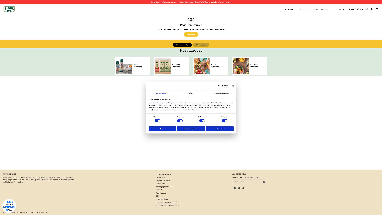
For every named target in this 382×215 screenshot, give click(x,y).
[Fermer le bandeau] (233, 86)
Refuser (162, 128)
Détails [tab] (191, 93)
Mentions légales (162, 199)
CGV (157, 196)
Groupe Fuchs (161, 183)
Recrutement (161, 193)
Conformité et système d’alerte (167, 205)
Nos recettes (201, 45)
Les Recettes (160, 177)
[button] (367, 9)
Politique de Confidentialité (166, 202)
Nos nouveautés (182, 45)
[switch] (180, 120)
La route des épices (163, 180)
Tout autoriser (220, 128)
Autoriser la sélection (191, 128)
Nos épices (191, 34)
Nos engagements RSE (164, 187)
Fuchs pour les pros (163, 174)
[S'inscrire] (264, 182)
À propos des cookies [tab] (221, 93)
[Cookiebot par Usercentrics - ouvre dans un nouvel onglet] (220, 85)
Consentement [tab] (161, 93)
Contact (159, 190)
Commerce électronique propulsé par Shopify (33, 212)
